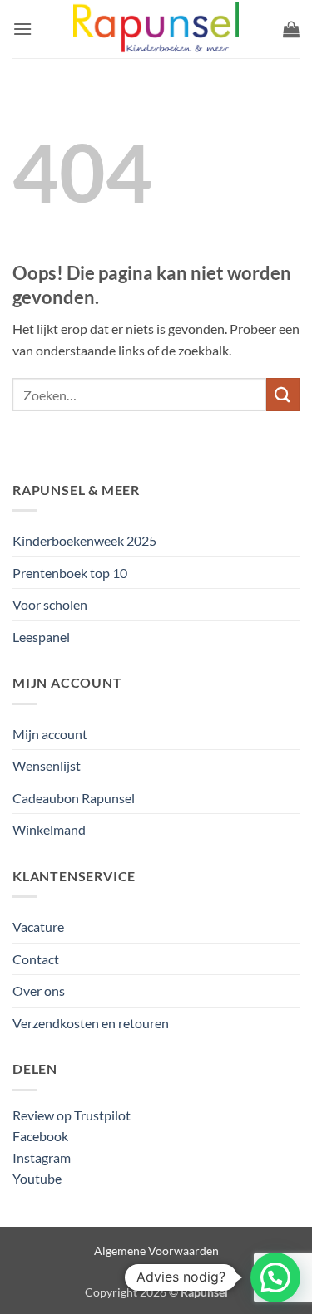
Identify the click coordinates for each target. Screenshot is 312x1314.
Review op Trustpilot (71, 1115)
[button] (22, 28)
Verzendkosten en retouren (90, 1023)
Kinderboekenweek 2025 (84, 540)
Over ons (38, 990)
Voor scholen (49, 604)
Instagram (41, 1157)
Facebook (40, 1136)
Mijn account (49, 734)
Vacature (38, 926)
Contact (35, 959)
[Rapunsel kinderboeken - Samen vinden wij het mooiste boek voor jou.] (156, 29)
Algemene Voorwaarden (156, 1250)
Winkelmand (49, 829)
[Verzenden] (283, 394)
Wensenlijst (46, 765)
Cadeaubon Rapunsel (73, 798)
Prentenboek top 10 (69, 573)
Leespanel (41, 637)
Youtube (37, 1178)
